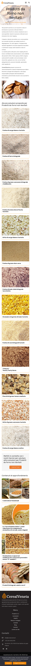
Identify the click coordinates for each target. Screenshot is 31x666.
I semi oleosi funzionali (11, 501)
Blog (15, 625)
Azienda (15, 623)
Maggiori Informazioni (19, 663)
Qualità (15, 618)
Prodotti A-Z (15, 614)
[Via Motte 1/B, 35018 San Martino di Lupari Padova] (3, 644)
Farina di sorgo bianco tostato (14, 130)
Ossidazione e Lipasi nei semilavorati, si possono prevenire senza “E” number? (15, 557)
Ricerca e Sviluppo (15, 620)
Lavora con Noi (15, 629)
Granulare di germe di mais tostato (15, 317)
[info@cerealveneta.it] (3, 638)
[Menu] (26, 2)
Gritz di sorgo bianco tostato (13, 237)
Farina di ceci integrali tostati (13, 343)
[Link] (7, 2)
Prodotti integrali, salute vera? (14, 585)
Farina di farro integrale (11, 156)
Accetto (8, 663)
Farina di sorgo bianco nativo (13, 448)
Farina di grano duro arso (12, 263)
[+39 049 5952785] (3, 641)
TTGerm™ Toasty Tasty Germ (9, 369)
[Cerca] (28, 2)
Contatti (15, 627)
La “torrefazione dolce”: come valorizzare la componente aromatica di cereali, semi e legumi (15, 528)
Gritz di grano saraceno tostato (14, 422)
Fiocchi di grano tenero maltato (14, 396)
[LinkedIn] (6, 648)
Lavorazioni (15, 616)
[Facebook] (3, 648)
